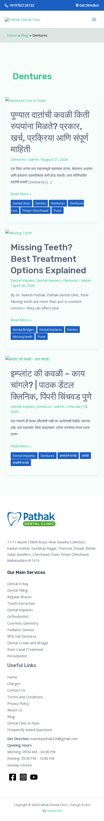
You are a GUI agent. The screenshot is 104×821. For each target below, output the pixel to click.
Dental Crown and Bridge (27, 642)
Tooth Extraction (21, 603)
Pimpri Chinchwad (35, 210)
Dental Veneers (49, 280)
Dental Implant (23, 280)
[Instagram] (23, 777)
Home (12, 35)
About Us (14, 710)
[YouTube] (34, 777)
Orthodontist (18, 616)
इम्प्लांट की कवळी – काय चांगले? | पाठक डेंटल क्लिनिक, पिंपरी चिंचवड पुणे (51, 385)
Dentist (40, 203)
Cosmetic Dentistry (22, 623)
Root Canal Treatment (25, 649)
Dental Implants (50, 329)
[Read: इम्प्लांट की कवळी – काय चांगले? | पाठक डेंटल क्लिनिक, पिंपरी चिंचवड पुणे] (27, 358)
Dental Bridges (23, 329)
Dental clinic (21, 203)
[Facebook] (12, 777)
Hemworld (54, 810)
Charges (14, 683)
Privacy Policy (18, 703)
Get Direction (18, 738)
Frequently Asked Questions (29, 729)
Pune (57, 210)
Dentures (18, 159)
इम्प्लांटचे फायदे (68, 455)
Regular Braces (19, 596)
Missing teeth (22, 336)
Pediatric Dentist (20, 629)
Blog (25, 35)
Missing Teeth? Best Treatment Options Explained (48, 258)
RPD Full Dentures (22, 636)
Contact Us (16, 690)
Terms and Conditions (25, 696)
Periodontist (17, 655)
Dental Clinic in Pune (23, 723)
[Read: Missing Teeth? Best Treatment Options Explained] (18, 232)
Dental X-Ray (17, 583)
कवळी (85, 455)
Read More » (21, 193)
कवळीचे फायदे (21, 462)
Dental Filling (17, 590)
